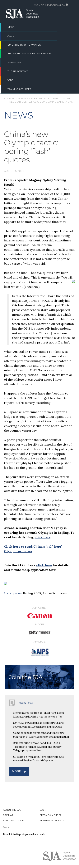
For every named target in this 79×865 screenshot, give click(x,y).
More (16, 771)
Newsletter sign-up (52, 820)
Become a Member (50, 815)
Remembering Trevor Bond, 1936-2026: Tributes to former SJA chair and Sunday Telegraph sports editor (37, 746)
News (10, 27)
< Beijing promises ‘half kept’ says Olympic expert (37, 98)
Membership (14, 62)
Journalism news (55, 593)
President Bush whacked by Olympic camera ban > (41, 101)
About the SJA (12, 810)
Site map (8, 815)
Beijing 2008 (32, 593)
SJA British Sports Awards (24, 44)
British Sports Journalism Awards (29, 53)
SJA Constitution (13, 820)
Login (43, 810)
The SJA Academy (17, 71)
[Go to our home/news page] (22, 17)
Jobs (10, 80)
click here (42, 537)
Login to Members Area (49, 5)
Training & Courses (19, 89)
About (11, 36)
